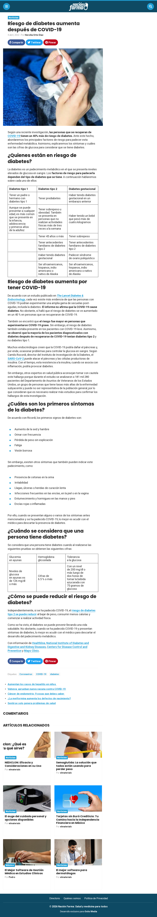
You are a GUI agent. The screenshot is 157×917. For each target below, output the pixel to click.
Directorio (54, 898)
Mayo (28, 650)
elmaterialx (14, 769)
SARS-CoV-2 (16, 358)
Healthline (38, 643)
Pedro (12, 877)
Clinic (35, 650)
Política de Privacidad (96, 898)
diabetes (54, 674)
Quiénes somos (72, 898)
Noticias (13, 17)
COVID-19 (41, 674)
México (10, 865)
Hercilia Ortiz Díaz (34, 35)
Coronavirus (25, 674)
